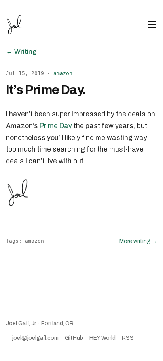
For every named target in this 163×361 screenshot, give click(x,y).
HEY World (102, 338)
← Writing (21, 51)
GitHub (74, 338)
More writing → (138, 241)
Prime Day (56, 126)
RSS (128, 338)
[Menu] (152, 24)
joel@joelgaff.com (35, 338)
